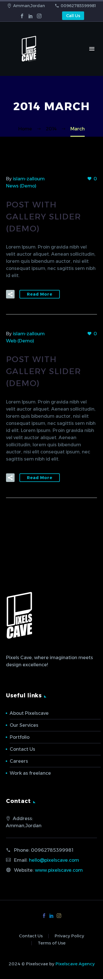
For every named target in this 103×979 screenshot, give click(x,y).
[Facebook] (22, 16)
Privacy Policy (69, 936)
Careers (19, 761)
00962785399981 (78, 5)
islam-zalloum (29, 178)
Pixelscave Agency (75, 963)
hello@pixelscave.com (54, 860)
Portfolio (19, 737)
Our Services (24, 725)
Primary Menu (92, 49)
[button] (10, 294)
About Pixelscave (29, 713)
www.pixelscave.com (59, 870)
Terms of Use (52, 943)
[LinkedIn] (30, 16)
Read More (39, 294)
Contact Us (22, 749)
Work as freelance (30, 773)
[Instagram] (39, 16)
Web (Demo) (20, 341)
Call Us (73, 15)
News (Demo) (21, 186)
